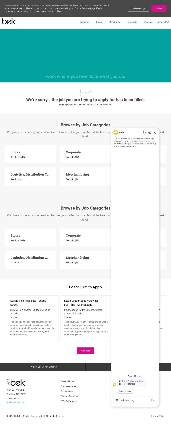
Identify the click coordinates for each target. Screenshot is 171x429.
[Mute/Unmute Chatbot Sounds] (150, 132)
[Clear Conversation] (144, 132)
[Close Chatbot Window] (154, 132)
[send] (152, 400)
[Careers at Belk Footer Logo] (16, 382)
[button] (138, 8)
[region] (135, 266)
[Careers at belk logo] (9, 20)
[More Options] (117, 400)
